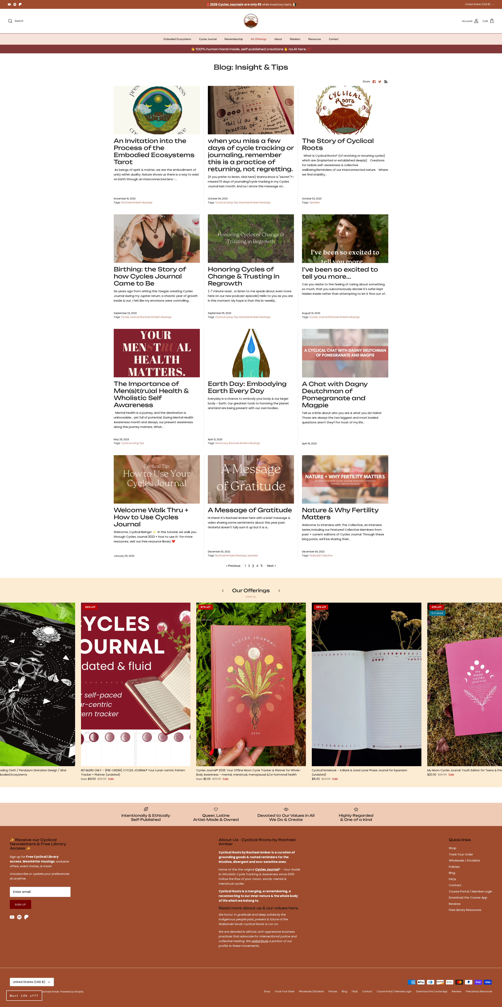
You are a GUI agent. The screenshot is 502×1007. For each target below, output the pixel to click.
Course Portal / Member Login (470, 891)
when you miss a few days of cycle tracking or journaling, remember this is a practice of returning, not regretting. (251, 155)
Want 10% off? (24, 995)
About (278, 39)
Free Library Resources (465, 910)
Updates (314, 202)
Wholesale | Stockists (464, 860)
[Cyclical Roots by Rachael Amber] (251, 21)
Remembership (234, 39)
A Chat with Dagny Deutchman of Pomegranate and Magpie (334, 394)
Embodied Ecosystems (177, 39)
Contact (333, 39)
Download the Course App (468, 897)
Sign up (20, 904)
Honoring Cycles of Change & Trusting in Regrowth (243, 276)
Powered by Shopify (72, 991)
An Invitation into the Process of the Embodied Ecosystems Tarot (154, 151)
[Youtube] (9, 4)
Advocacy (221, 443)
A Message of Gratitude (250, 510)
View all (251, 596)
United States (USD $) (477, 4)
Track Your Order (461, 854)
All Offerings (258, 39)
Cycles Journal (208, 39)
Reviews (455, 904)
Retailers (295, 39)
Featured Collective (320, 555)
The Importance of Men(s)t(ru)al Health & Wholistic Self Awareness (151, 394)
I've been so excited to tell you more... (340, 273)
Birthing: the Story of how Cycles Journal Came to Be (150, 276)
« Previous (233, 566)
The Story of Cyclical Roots (338, 144)
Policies (454, 867)
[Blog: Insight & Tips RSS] (386, 81)
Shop (452, 848)
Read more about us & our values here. (259, 908)
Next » (271, 566)
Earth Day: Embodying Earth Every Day (247, 387)
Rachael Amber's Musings (136, 202)
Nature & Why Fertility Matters (340, 513)
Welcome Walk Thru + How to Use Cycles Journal (151, 517)
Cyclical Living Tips (226, 202)
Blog (452, 873)
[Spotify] (14, 4)
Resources (314, 39)
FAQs (452, 879)
